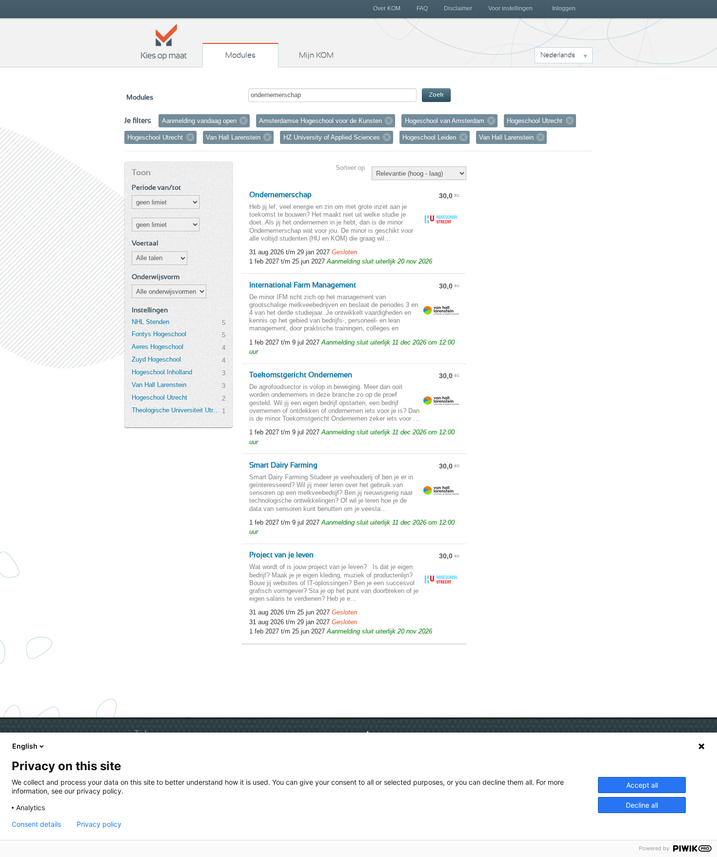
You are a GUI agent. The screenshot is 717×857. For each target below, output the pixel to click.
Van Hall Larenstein (159, 384)
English (25, 746)
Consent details (36, 824)
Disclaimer (458, 8)
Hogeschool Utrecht (159, 397)
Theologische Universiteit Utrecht (176, 410)
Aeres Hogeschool (157, 346)
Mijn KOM (316, 55)
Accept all (642, 785)
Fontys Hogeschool (159, 334)
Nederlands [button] (557, 55)
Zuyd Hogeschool (156, 359)
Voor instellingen (510, 8)
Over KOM (386, 8)
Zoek (436, 95)
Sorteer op (350, 167)
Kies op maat (163, 41)
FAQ (422, 8)
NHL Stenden (150, 322)
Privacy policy (99, 824)
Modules (240, 55)
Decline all (642, 805)
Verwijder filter (243, 120)
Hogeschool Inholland (162, 372)
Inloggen (564, 8)
